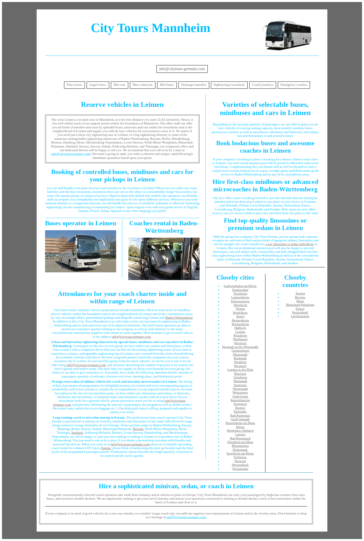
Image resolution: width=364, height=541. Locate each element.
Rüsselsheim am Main (240, 423)
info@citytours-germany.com (182, 69)
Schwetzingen (240, 301)
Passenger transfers (193, 84)
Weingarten (240, 392)
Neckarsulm (240, 469)
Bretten (240, 408)
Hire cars (119, 84)
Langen (240, 434)
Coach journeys (262, 84)
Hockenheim (240, 324)
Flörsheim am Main (240, 442)
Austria (300, 293)
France (300, 309)
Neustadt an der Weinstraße (240, 347)
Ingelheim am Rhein (240, 453)
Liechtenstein (300, 316)
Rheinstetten (240, 446)
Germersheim (240, 350)
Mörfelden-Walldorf (240, 430)
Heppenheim (240, 320)
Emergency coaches (294, 84)
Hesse (300, 301)
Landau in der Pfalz (240, 369)
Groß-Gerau (240, 396)
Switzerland (300, 312)
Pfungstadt (240, 354)
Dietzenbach (240, 465)
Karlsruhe (240, 411)
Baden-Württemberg (179, 317)
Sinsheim (240, 362)
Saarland (77, 432)
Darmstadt (240, 381)
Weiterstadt (240, 389)
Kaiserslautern (240, 400)
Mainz (240, 427)
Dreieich (240, 461)
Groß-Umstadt (240, 419)
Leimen (240, 332)
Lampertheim (240, 297)
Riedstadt (240, 358)
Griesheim (240, 377)
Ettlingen (240, 457)
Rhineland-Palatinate (300, 305)
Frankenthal (240, 290)
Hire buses (167, 84)
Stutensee (240, 385)
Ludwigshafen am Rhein (240, 286)
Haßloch (240, 328)
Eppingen (240, 404)
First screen (74, 84)
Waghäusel (240, 339)
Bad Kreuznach (240, 438)
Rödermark (240, 450)
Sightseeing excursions (229, 84)
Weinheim (240, 305)
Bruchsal (240, 373)
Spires (240, 316)
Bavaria (138, 429)
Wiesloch (240, 343)
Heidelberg (240, 312)
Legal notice (97, 84)
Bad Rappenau (240, 415)
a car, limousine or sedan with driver (290, 244)
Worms (240, 309)
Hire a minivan (143, 84)
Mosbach (240, 366)
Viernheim (240, 293)
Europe (106, 448)
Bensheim (240, 335)
